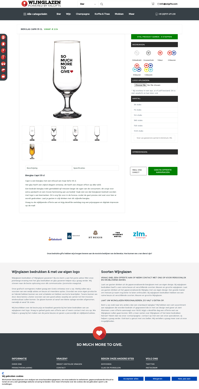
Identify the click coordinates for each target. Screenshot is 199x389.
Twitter (150, 364)
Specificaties (79, 168)
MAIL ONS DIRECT (137, 171)
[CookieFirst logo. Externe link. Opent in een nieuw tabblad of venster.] (3, 373)
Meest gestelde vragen (69, 364)
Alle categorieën (37, 14)
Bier (59, 14)
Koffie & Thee (102, 14)
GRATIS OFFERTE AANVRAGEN (163, 171)
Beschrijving (32, 168)
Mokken (119, 14)
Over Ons (17, 364)
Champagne (82, 14)
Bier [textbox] (82, 4)
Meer (131, 14)
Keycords (106, 364)
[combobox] (87, 4)
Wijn (68, 14)
